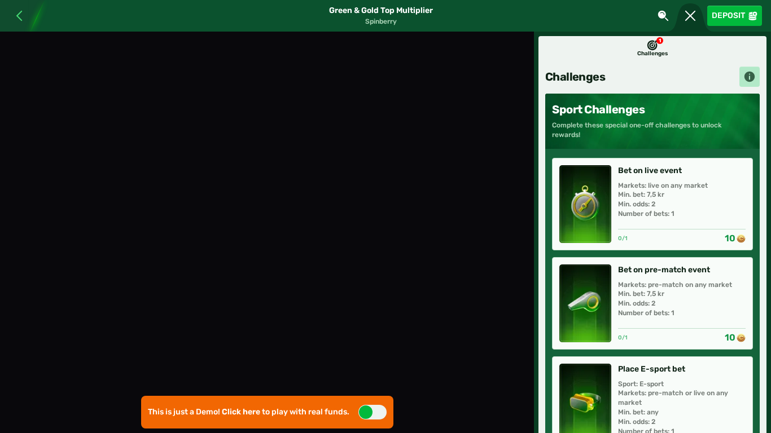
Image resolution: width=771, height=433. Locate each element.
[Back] (15, 16)
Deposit (728, 15)
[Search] (663, 16)
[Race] (690, 16)
